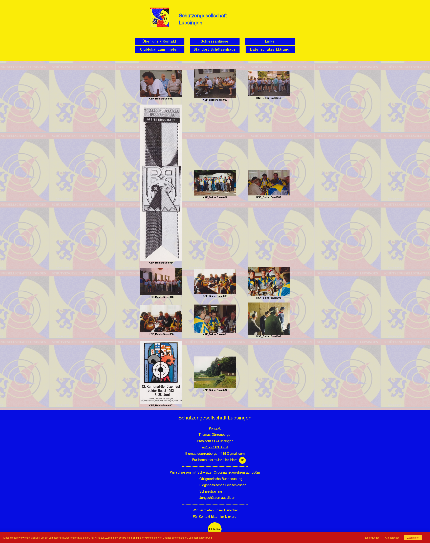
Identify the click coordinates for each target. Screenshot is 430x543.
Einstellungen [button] (372, 537)
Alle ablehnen (392, 537)
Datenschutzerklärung (200, 537)
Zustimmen (413, 537)
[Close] (426, 537)
